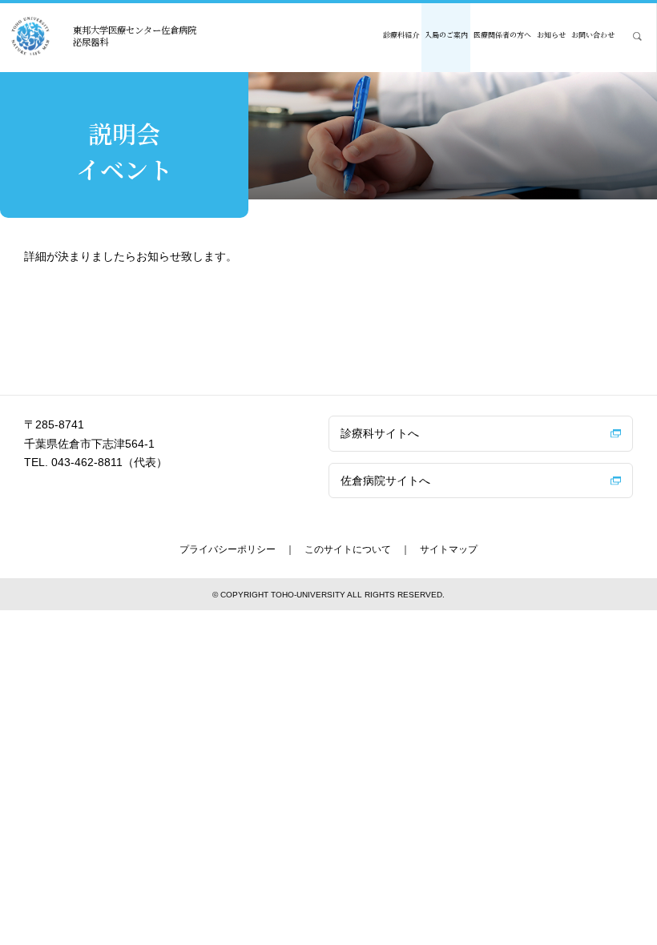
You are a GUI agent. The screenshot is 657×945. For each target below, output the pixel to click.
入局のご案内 (446, 35)
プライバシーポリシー (227, 549)
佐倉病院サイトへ (385, 480)
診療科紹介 (401, 35)
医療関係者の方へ (502, 35)
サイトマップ (449, 549)
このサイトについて (347, 549)
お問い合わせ (593, 35)
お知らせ (551, 35)
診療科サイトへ (380, 433)
